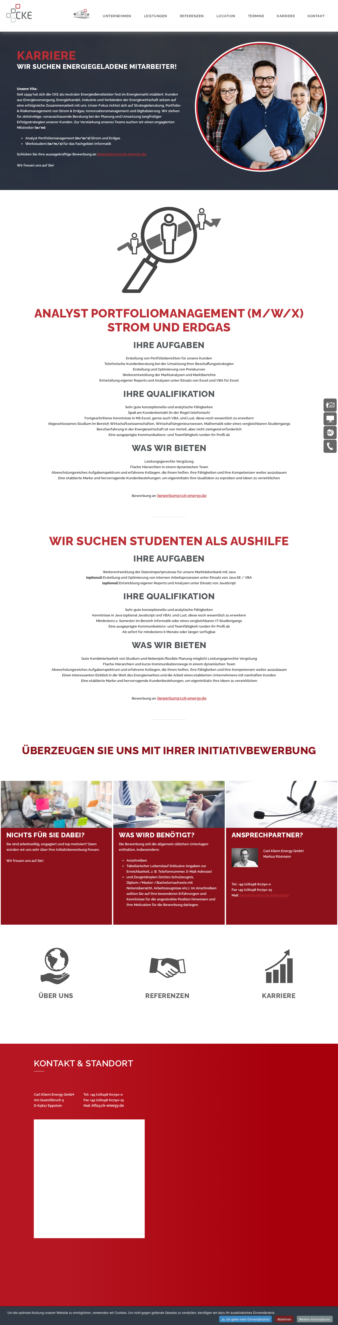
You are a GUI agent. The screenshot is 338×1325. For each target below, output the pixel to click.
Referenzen (192, 16)
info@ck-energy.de (108, 1105)
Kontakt (316, 16)
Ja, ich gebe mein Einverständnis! (245, 1319)
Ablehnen (284, 1319)
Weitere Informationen (315, 1319)
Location (226, 16)
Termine (256, 16)
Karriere (286, 16)
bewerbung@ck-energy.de (121, 154)
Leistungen (155, 16)
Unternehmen (117, 16)
